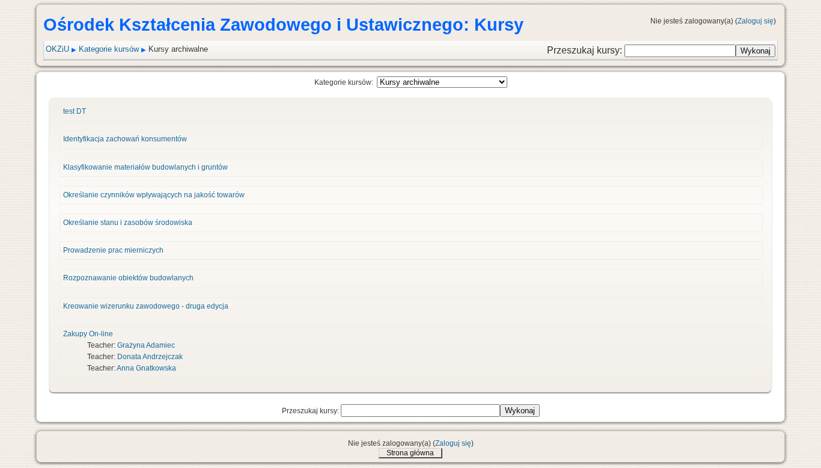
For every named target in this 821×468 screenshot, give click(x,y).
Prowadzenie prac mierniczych (113, 250)
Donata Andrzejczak (150, 357)
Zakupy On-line (88, 334)
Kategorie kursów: (343, 82)
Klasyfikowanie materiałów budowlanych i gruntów (145, 167)
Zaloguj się (755, 21)
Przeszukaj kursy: (585, 50)
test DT (74, 111)
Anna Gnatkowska (146, 368)
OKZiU (57, 49)
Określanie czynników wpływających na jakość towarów (154, 195)
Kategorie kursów (109, 49)
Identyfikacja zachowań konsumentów (125, 139)
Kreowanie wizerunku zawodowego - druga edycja (145, 306)
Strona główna (410, 453)
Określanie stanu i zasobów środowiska (127, 222)
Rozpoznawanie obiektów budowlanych (128, 278)
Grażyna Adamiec (146, 345)
